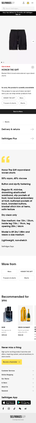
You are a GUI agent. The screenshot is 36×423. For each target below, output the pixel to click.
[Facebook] (3, 409)
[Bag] (28, 3)
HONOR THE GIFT (10, 69)
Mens (9, 271)
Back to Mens (18, 111)
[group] (18, 323)
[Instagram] (8, 409)
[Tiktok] (14, 409)
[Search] (4, 8)
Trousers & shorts (9, 278)
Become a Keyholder (10, 362)
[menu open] (32, 3)
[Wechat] (20, 409)
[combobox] (20, 8)
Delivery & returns (11, 129)
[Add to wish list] (32, 67)
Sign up (18, 14)
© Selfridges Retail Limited (18, 419)
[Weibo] (25, 409)
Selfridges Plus (9, 138)
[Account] (24, 3)
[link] (9, 331)
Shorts (7, 122)
